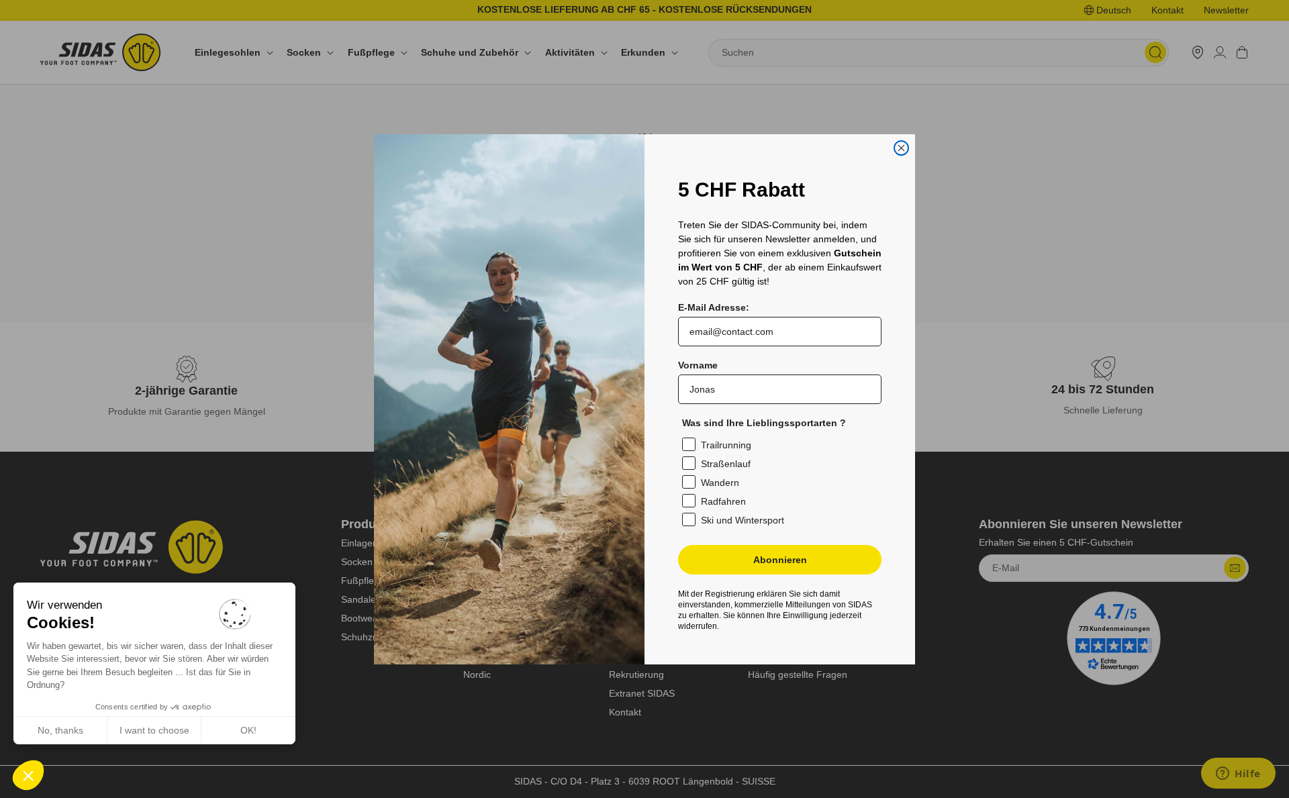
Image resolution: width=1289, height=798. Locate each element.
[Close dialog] (901, 148)
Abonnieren (780, 559)
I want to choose (154, 730)
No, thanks (60, 730)
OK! (248, 730)
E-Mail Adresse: (713, 307)
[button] (28, 775)
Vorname (698, 365)
